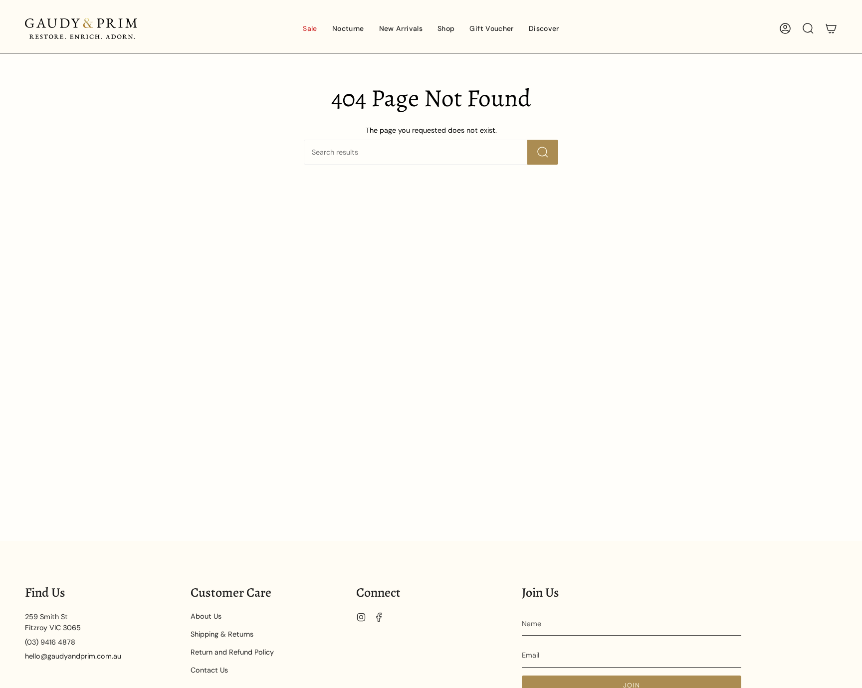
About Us (206, 616)
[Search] (542, 152)
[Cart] (831, 28)
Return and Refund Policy (232, 652)
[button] (348, 28)
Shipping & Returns (222, 634)
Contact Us (209, 670)
